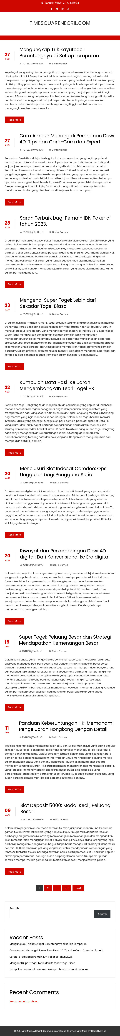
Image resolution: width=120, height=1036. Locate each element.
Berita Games (60, 63)
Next (78, 888)
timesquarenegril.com (60, 23)
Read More (14, 120)
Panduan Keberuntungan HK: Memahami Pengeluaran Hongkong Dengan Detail (66, 726)
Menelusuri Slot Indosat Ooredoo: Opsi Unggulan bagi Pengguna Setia (64, 471)
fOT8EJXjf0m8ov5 (32, 63)
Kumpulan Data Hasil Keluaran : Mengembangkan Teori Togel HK (57, 385)
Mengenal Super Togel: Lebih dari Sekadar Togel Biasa (58, 303)
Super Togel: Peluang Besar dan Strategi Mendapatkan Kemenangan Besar (65, 640)
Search (14, 908)
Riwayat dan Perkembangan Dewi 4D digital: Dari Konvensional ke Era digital (64, 553)
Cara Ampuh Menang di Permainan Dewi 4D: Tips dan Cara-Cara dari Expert (67, 138)
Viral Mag (82, 1031)
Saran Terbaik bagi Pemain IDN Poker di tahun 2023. (65, 221)
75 (66, 888)
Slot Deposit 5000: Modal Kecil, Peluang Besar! (65, 808)
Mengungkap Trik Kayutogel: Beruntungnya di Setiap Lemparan (59, 52)
